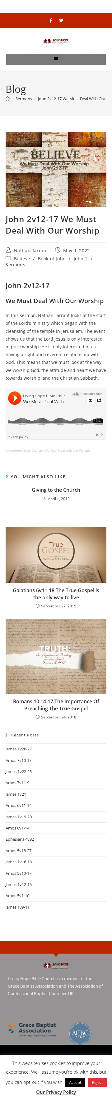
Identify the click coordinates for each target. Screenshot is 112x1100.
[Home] (8, 98)
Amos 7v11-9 (17, 782)
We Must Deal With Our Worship (68, 450)
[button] (56, 58)
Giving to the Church (56, 489)
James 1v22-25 (19, 771)
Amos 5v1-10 (17, 895)
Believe (22, 259)
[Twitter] (61, 20)
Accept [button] (75, 1082)
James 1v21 (16, 794)
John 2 (81, 259)
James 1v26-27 (19, 749)
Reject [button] (97, 1082)
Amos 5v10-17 (18, 873)
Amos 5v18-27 (18, 850)
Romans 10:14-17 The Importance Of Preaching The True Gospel (56, 705)
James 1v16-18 (19, 862)
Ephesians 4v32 (20, 839)
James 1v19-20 (19, 817)
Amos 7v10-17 (18, 760)
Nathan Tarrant (31, 250)
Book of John (52, 259)
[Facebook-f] (51, 20)
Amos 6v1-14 (17, 828)
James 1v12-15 (19, 884)
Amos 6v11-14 (18, 805)
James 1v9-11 (18, 907)
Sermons (15, 264)
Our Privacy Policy (56, 1092)
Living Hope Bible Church (24, 450)
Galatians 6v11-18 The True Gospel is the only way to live (56, 594)
